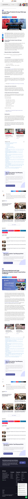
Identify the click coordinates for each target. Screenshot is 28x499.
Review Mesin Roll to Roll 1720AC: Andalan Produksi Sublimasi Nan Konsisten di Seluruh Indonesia (15, 161)
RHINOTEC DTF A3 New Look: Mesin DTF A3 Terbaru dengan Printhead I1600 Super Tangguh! (20, 136)
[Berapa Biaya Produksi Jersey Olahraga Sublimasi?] (14, 24)
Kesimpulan (6, 148)
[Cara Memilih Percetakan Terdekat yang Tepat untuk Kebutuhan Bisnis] (7, 216)
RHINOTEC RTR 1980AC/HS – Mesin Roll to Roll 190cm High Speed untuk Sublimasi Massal (14, 158)
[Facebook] (2, 35)
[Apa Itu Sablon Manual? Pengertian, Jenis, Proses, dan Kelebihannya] (20, 216)
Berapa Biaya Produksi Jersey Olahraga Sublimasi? (11, 142)
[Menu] (2, 1)
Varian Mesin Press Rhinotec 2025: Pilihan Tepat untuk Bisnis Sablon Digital (14, 339)
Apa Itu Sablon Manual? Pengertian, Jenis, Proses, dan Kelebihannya (20, 221)
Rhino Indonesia (5, 15)
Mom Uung (7, 496)
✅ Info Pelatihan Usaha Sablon (22, 492)
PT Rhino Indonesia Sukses (7, 494)
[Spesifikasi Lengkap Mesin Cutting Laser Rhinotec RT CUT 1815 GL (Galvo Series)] (20, 326)
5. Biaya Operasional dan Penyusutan (11, 147)
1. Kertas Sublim (8, 144)
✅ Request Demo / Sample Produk (22, 488)
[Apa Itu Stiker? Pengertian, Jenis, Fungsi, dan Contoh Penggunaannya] (20, 206)
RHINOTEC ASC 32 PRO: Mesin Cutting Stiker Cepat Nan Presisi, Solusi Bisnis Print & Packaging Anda (15, 163)
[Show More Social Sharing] (17, 17)
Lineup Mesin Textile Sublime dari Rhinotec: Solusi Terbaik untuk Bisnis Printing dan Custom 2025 (15, 149)
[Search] (25, 1)
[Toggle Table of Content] (23, 141)
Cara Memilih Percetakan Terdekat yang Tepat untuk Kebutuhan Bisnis (7, 221)
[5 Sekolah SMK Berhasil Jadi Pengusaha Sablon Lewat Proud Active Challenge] (14, 284)
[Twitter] (2, 36)
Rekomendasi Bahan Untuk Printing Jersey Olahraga (16, 83)
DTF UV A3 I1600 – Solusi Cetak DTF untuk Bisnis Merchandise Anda (14, 167)
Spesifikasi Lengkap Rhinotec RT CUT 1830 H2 (10, 151)
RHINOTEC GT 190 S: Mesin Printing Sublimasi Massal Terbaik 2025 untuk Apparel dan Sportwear (9, 136)
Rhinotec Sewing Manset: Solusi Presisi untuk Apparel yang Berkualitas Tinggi (15, 164)
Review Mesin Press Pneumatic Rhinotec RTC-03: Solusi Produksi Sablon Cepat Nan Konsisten (15, 160)
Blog (2, 10)
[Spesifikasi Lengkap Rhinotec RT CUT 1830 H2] (9, 326)
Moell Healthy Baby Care (12, 496)
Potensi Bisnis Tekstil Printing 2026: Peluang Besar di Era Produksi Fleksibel (7, 204)
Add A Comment (14, 224)
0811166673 (9, 125)
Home (2, 8)
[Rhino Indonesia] (13, 1)
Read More (7, 138)
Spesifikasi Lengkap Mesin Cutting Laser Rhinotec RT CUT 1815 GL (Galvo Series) (14, 153)
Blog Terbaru (5, 8)
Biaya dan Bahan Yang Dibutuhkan (9, 143)
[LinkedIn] (2, 38)
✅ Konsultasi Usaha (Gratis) (22, 490)
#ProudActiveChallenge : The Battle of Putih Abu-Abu (12, 302)
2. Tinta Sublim (8, 145)
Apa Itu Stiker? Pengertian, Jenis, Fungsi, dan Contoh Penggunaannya (20, 210)
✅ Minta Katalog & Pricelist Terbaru (22, 486)
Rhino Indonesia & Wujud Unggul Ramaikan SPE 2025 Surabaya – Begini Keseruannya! (14, 166)
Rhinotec (12, 494)
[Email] (2, 41)
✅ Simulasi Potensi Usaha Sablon (22, 494)
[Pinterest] (2, 39)
